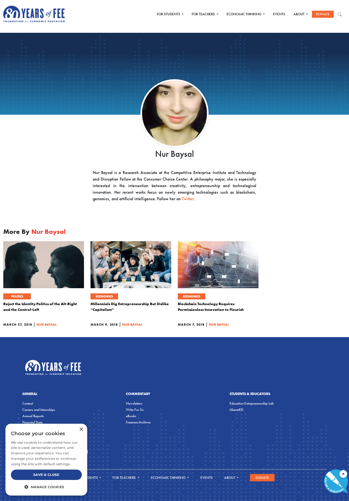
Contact (27, 403)
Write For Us (135, 410)
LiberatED (236, 410)
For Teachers (204, 14)
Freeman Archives (138, 422)
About (299, 14)
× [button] (81, 430)
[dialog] (46, 460)
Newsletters (134, 403)
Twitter (188, 198)
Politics (17, 296)
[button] (46, 487)
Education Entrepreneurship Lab (252, 403)
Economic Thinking (244, 14)
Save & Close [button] (46, 475)
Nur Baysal (47, 324)
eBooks (131, 416)
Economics (104, 296)
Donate (323, 14)
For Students (169, 14)
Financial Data (32, 422)
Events (279, 14)
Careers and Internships (38, 410)
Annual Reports (33, 416)
